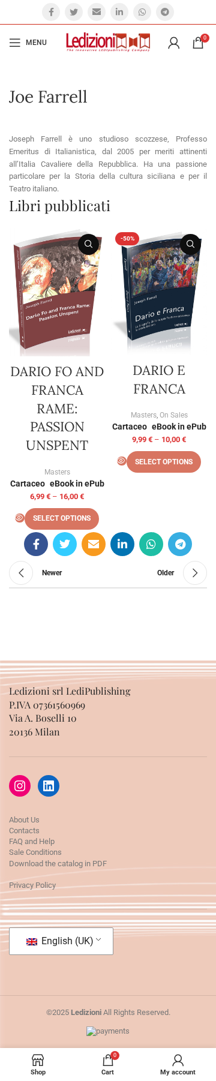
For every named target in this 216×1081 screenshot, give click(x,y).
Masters (57, 472)
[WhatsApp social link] (142, 12)
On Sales (174, 415)
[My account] (174, 43)
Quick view (88, 244)
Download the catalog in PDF (58, 863)
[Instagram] (20, 786)
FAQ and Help (32, 841)
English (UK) (66, 941)
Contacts (24, 830)
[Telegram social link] (165, 12)
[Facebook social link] (51, 12)
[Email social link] (97, 12)
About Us (24, 819)
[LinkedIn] (48, 786)
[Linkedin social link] (119, 12)
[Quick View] (20, 518)
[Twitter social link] (74, 12)
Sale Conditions (35, 852)
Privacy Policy (32, 885)
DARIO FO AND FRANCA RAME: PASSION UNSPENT (57, 408)
